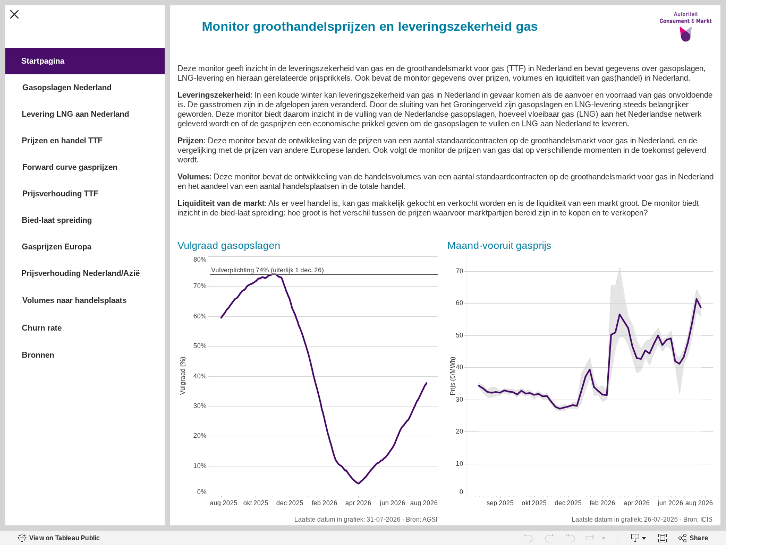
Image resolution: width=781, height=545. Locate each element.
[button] (14, 14)
